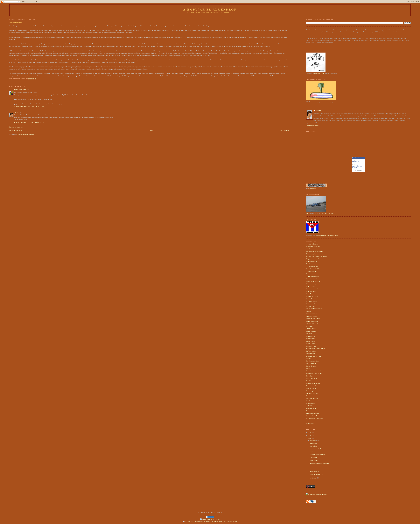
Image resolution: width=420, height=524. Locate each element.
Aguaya (16, 112)
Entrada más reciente (15, 130)
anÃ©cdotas (359, 166)
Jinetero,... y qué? (311, 346)
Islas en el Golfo (311, 344)
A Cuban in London (312, 244)
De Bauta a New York (312, 279)
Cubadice (309, 274)
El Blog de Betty (311, 291)
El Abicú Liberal (311, 286)
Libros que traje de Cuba (313, 356)
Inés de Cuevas (310, 341)
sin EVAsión (309, 406)
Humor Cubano (310, 338)
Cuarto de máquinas (312, 266)
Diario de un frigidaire (312, 284)
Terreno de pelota (311, 408)
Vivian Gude (310, 423)
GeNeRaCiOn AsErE (20, 90)
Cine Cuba (309, 264)
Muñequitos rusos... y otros (314, 373)
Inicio (151, 130)
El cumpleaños (314, 460)
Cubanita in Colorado (312, 276)
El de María (309, 294)
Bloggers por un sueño (312, 259)
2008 (310, 435)
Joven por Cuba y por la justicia (315, 348)
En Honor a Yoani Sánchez (314, 309)
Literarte (308, 358)
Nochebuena (313, 443)
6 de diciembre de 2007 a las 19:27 (29, 107)
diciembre (313, 441)
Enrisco (308, 311)
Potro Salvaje (310, 396)
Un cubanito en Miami (312, 416)
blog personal (312, 189)
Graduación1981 (311, 329)
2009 (310, 432)
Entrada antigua (284, 130)
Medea (308, 368)
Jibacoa (312, 452)
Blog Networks (356, 158)
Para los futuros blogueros (313, 383)
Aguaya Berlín (321, 235)
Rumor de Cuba (310, 403)
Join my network (358, 170)
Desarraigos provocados (313, 281)
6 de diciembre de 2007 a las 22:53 (29, 122)
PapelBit (308, 381)
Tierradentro (309, 411)
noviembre (313, 478)
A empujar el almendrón (210, 9)
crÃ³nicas (354, 167)
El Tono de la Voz (311, 304)
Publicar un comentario (16, 127)
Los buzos (313, 466)
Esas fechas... (313, 446)
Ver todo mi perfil (313, 125)
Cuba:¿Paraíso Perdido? (313, 269)
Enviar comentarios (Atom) (26, 134)
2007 (310, 438)
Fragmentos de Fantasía (313, 319)
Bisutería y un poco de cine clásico (316, 256)
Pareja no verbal (311, 386)
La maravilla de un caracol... (318, 454)
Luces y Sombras (311, 366)
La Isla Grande (310, 353)
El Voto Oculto (310, 306)
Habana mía (309, 334)
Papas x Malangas (311, 378)
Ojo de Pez (309, 376)
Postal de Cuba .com (312, 393)
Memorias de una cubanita (314, 371)
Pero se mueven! (314, 469)
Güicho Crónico (311, 331)
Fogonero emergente (312, 316)
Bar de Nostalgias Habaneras (314, 251)
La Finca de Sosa (311, 351)
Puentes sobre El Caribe (317, 449)
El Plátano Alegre (332, 235)
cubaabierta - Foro (311, 271)
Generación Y (310, 326)
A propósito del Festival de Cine (319, 463)
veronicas (309, 421)
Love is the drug (311, 363)
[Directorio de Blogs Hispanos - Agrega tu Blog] (210, 522)
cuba (353, 166)
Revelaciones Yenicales (313, 401)
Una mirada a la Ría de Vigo (314, 418)
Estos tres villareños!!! (316, 474)
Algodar (308, 249)
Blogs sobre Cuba (311, 261)
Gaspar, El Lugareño (312, 321)
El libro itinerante (311, 299)
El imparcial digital (312, 296)
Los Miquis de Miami (312, 361)
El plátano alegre (319, 73)
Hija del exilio (310, 336)
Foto (307, 213)
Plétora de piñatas (311, 391)
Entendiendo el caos (312, 314)
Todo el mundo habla (312, 413)
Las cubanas (313, 457)
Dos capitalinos (15, 22)
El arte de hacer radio (312, 289)
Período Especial (311, 388)
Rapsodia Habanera (312, 398)
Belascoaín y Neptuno (312, 254)
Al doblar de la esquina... (313, 246)
